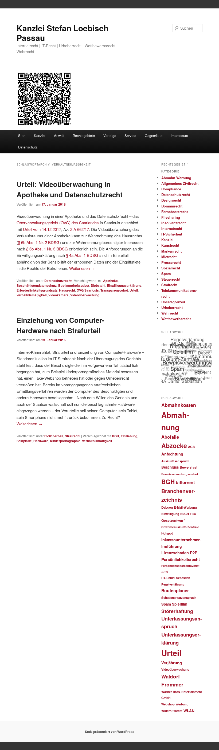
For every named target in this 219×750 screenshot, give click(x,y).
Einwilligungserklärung (124, 285)
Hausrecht (67, 290)
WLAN (188, 710)
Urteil (134, 290)
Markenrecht (171, 251)
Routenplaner (175, 590)
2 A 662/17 (79, 229)
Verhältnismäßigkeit (32, 295)
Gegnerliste (153, 135)
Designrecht (171, 200)
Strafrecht (72, 436)
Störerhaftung (177, 611)
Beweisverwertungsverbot (179, 474)
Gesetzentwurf (173, 520)
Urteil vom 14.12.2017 (42, 229)
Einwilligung (170, 514)
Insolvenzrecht (173, 222)
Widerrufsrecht (171, 711)
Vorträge (109, 135)
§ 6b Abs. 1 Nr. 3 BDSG (47, 249)
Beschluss (170, 467)
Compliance (171, 188)
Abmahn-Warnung (176, 177)
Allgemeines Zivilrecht (179, 183)
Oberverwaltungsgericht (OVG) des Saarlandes (58, 222)
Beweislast (188, 467)
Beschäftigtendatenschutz (37, 285)
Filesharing (170, 217)
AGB (191, 447)
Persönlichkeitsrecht (180, 559)
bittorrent (185, 482)
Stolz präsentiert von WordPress (109, 731)
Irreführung (171, 546)
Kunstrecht (170, 245)
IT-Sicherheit (53, 436)
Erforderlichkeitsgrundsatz (37, 290)
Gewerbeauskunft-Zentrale (180, 527)
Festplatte (24, 440)
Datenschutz (28, 147)
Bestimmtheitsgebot (73, 285)
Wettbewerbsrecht (176, 318)
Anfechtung (172, 454)
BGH (115, 436)
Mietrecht (169, 256)
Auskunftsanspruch (175, 461)
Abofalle (170, 437)
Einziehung (129, 436)
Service (130, 135)
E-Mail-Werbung (185, 507)
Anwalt (59, 135)
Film (193, 514)
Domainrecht (171, 206)
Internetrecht (171, 228)
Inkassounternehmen (181, 540)
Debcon (167, 507)
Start (22, 135)
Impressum (179, 135)
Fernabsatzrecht (174, 211)
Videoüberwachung (84, 295)
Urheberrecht (172, 307)
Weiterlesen (82, 268)
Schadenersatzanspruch (178, 597)
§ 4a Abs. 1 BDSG (82, 255)
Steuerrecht (170, 279)
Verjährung (171, 663)
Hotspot (167, 533)
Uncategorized (173, 301)
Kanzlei (39, 135)
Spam (166, 273)
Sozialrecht (170, 267)
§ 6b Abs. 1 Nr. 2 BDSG (39, 242)
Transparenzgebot (114, 290)
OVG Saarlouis (88, 290)
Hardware (40, 440)
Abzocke (174, 445)
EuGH (184, 514)
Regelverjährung (173, 584)
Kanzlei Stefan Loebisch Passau (62, 32)
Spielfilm (179, 604)
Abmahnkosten (178, 405)
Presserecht (171, 262)
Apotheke (110, 280)
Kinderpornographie (65, 440)
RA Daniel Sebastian (175, 578)
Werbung (182, 704)
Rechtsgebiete (84, 135)
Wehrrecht (169, 313)
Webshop (168, 704)
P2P (193, 553)
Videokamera (58, 295)
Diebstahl (98, 285)
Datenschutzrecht (58, 280)
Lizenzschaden (175, 552)
